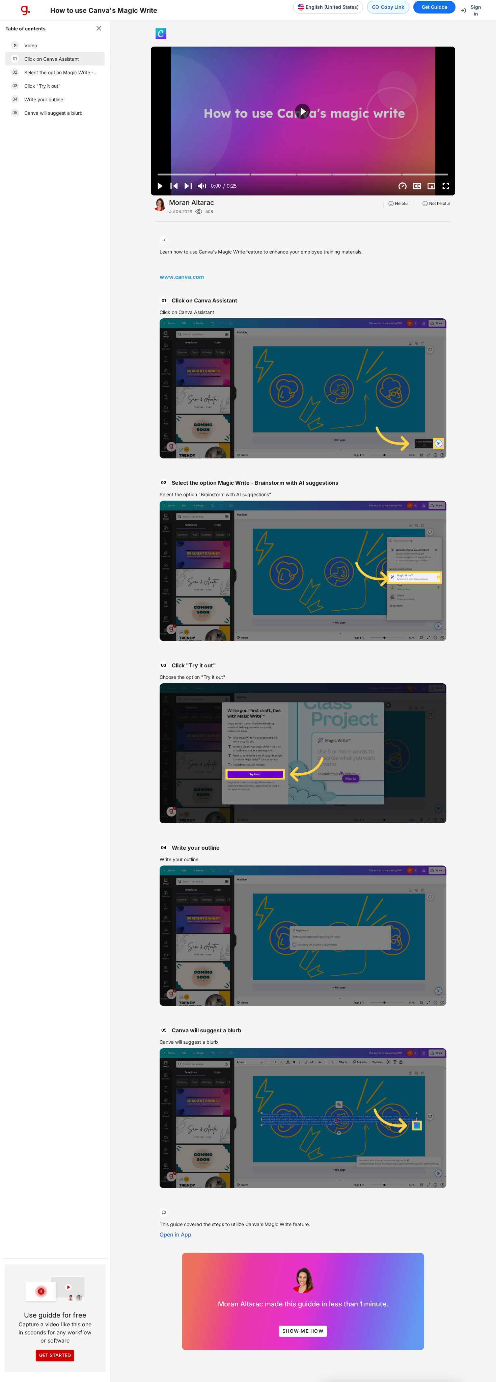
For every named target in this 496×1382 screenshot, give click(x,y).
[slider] (303, 174)
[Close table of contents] (99, 28)
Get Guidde (434, 7)
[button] (55, 45)
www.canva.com (182, 276)
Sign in (476, 10)
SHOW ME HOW (303, 1331)
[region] (303, 121)
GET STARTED (55, 1355)
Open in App (175, 1234)
